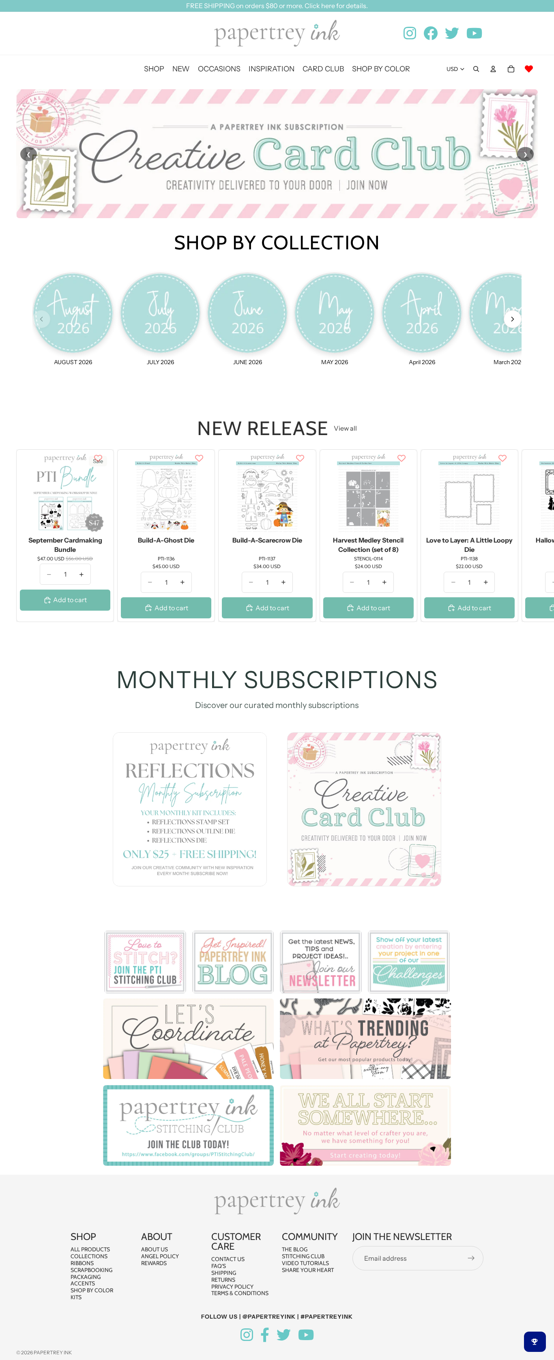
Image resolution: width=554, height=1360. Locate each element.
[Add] (97, 521)
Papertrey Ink (53, 1352)
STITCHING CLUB (303, 1256)
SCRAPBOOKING (91, 1270)
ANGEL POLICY (160, 1256)
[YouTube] (306, 1335)
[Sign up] (471, 1258)
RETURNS (223, 1279)
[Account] (493, 69)
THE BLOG (294, 1249)
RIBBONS (82, 1263)
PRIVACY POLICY (232, 1286)
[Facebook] (264, 1335)
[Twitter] (284, 1335)
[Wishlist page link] (529, 69)
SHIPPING (223, 1272)
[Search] (476, 69)
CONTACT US (228, 1259)
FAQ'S (218, 1266)
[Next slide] (529, 536)
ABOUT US (154, 1249)
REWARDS (154, 1263)
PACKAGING (86, 1277)
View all (345, 428)
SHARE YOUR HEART (308, 1270)
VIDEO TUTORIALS (305, 1263)
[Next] (513, 319)
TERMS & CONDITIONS (239, 1293)
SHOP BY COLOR (92, 1290)
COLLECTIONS (89, 1256)
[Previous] (41, 319)
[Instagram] (246, 1335)
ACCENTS (83, 1283)
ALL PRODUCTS (90, 1249)
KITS (76, 1297)
